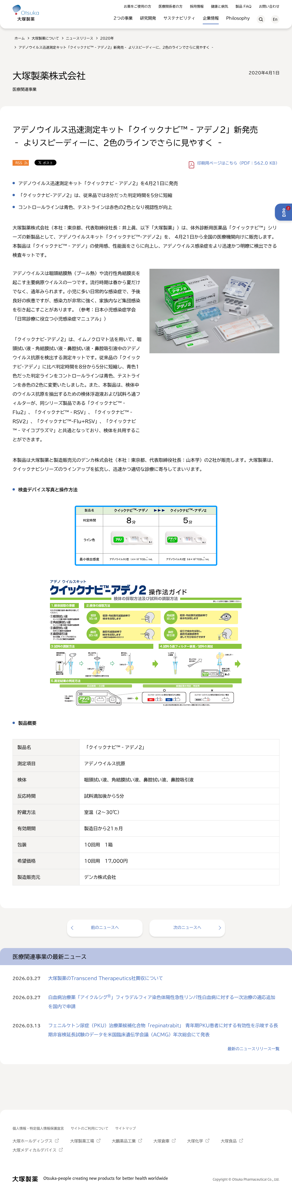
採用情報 (197, 6)
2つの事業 (123, 18)
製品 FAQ (244, 6)
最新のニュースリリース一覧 (253, 1049)
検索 (261, 19)
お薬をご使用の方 (137, 6)
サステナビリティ (179, 18)
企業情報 (211, 18)
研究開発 (148, 18)
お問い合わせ (269, 6)
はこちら (238, 163)
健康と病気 (219, 6)
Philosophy (238, 18)
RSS (18, 162)
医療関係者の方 (170, 6)
